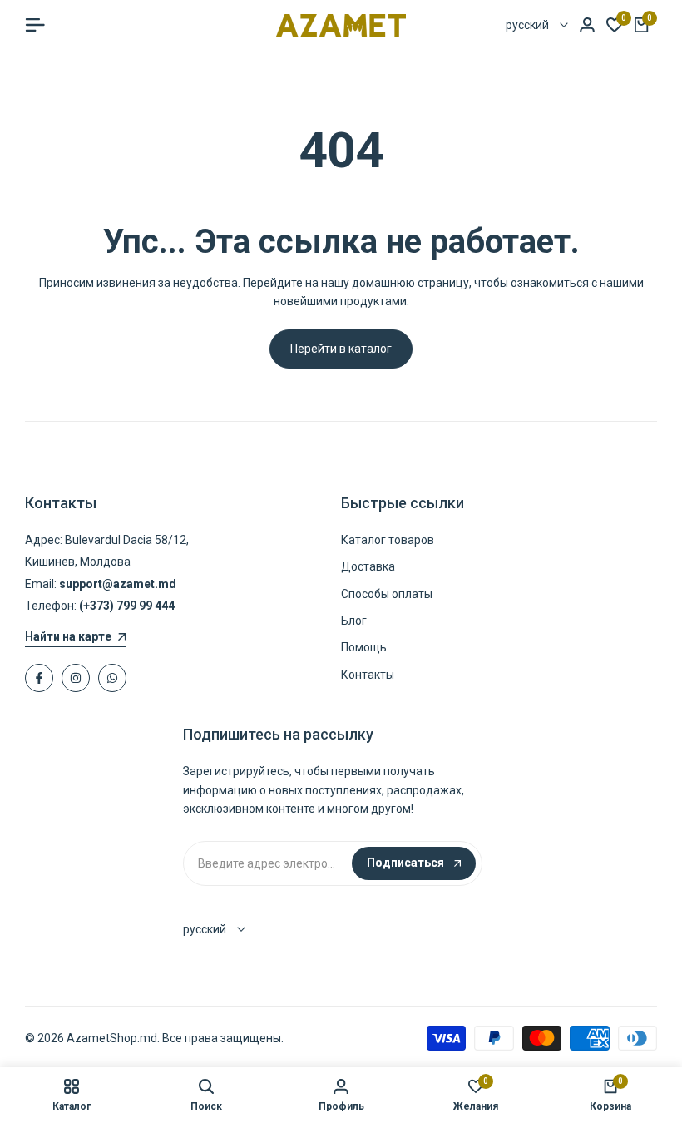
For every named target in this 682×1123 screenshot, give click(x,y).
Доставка (368, 566)
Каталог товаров (387, 540)
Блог (354, 620)
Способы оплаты (386, 594)
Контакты (367, 674)
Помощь (364, 647)
